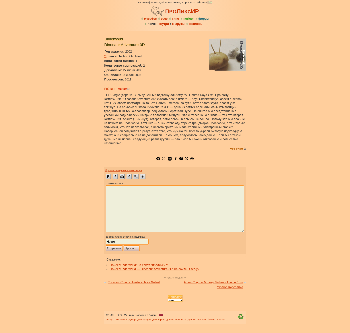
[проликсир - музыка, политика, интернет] (158, 10)
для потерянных (176, 319)
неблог (188, 18)
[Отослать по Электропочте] (192, 160)
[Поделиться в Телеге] (158, 160)
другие (192, 319)
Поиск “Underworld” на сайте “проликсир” (139, 265)
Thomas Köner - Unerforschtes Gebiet (134, 282)
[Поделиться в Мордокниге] (181, 160)
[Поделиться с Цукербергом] (163, 160)
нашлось (195, 24)
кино (175, 18)
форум (203, 18)
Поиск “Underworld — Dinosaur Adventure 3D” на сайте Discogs (154, 269)
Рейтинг (110, 89)
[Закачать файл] (142, 176)
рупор (132, 319)
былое (211, 319)
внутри (163, 24)
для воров (158, 319)
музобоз (150, 18)
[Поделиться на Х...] (186, 160)
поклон (201, 319)
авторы (110, 319)
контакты (121, 319)
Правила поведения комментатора (123, 170)
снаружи (178, 24)
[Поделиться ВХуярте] (169, 160)
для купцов (144, 319)
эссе (164, 18)
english (221, 319)
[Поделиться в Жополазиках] (175, 160)
